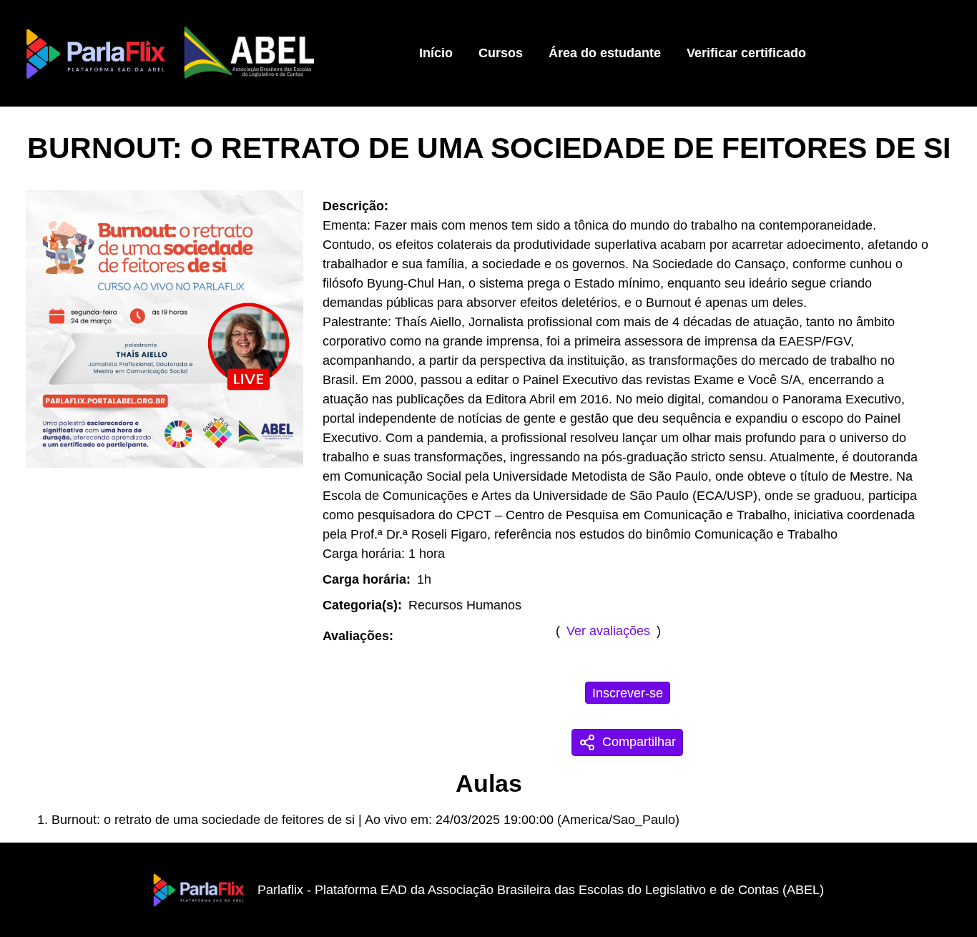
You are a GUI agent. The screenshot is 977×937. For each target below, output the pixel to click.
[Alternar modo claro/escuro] (927, 53)
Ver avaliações (608, 631)
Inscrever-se (627, 693)
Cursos (500, 53)
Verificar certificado (746, 53)
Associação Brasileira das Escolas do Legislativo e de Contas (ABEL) (626, 890)
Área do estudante (605, 53)
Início (436, 53)
